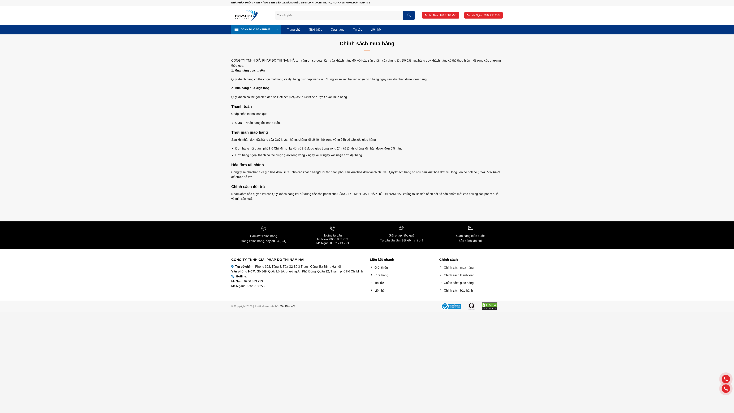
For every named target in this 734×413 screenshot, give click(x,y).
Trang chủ (293, 29)
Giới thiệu (315, 29)
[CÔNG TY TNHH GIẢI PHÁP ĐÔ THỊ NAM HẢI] (250, 15)
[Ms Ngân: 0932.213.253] (726, 388)
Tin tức (357, 29)
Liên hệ (376, 29)
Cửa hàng (337, 29)
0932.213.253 (339, 243)
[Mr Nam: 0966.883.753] (726, 379)
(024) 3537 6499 (299, 97)
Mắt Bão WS (287, 306)
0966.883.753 (338, 239)
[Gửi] (409, 15)
